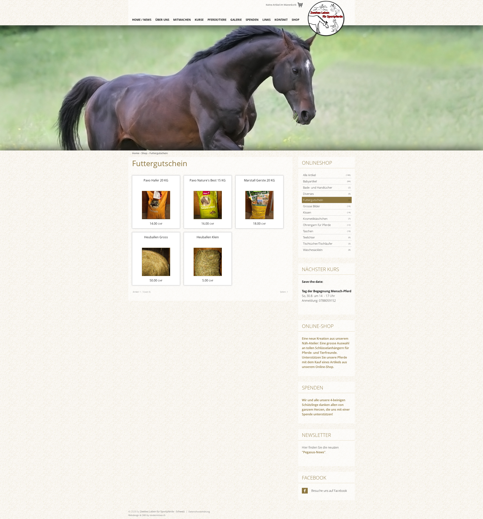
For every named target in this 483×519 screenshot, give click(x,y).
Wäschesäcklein (327, 250)
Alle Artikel (327, 175)
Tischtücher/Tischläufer (327, 243)
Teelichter (327, 237)
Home (135, 153)
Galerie (236, 20)
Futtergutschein (158, 153)
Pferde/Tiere (217, 20)
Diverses (327, 194)
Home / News (141, 20)
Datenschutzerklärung (199, 511)
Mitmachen (182, 20)
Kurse (199, 20)
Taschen (327, 231)
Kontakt (281, 20)
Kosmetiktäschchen (327, 219)
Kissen (327, 212)
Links (266, 20)
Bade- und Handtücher (327, 187)
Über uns (162, 20)
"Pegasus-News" (313, 452)
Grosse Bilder (327, 206)
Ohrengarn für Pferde (327, 225)
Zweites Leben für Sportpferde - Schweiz (162, 511)
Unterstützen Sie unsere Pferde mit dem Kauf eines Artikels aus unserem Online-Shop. (324, 362)
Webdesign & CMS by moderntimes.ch (146, 515)
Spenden (252, 20)
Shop (295, 20)
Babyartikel (327, 181)
